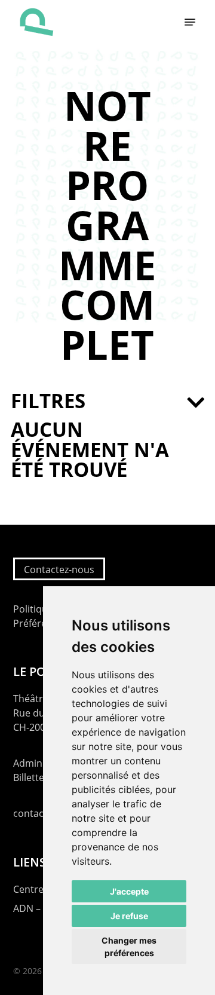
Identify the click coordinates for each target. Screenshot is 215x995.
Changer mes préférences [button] (129, 946)
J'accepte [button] (129, 891)
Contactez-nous (59, 569)
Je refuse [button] (129, 916)
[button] (190, 22)
